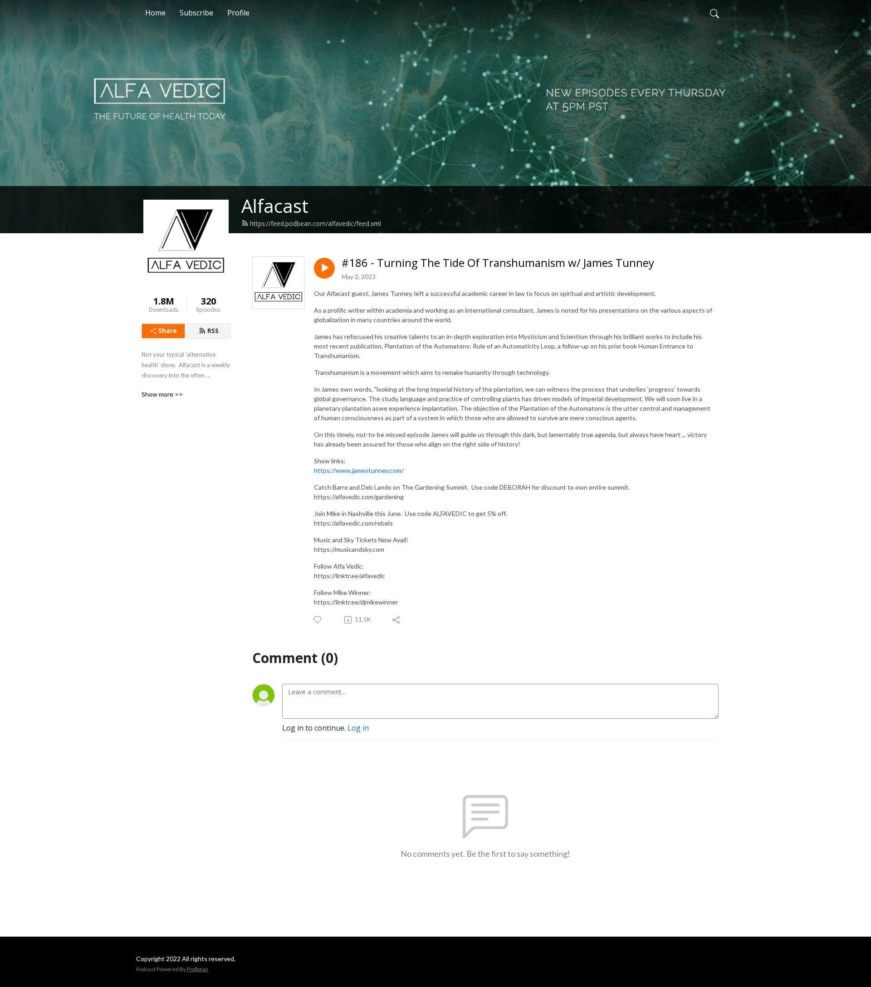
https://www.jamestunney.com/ (359, 470)
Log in (358, 728)
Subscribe (196, 13)
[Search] (714, 13)
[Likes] (318, 619)
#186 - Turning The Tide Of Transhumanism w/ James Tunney (498, 263)
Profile (238, 13)
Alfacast (274, 205)
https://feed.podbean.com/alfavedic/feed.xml (315, 223)
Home (155, 13)
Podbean (197, 969)
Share (167, 330)
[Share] (396, 619)
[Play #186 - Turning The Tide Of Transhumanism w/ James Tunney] (324, 268)
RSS (213, 330)
